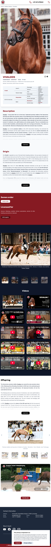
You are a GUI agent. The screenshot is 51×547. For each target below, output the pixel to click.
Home (2, 6)
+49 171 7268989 (16, 517)
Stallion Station (8, 6)
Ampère (13, 173)
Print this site (25, 498)
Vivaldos (5, 114)
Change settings (28, 543)
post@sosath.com (16, 515)
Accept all (17, 543)
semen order (5, 201)
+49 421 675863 (39, 515)
